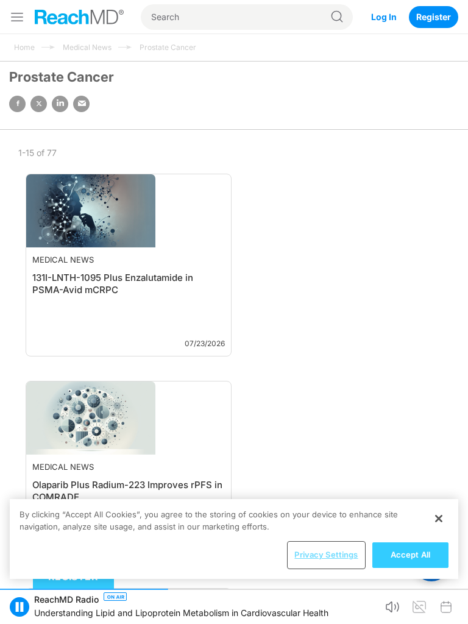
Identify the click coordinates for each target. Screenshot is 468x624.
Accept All (410, 554)
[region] (234, 539)
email (81, 104)
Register (433, 17)
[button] (19, 607)
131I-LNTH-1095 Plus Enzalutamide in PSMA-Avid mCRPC (77, 290)
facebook (17, 104)
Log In (384, 17)
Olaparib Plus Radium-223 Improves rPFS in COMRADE (82, 485)
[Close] (438, 518)
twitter (38, 104)
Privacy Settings (326, 554)
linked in (60, 104)
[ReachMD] (79, 17)
